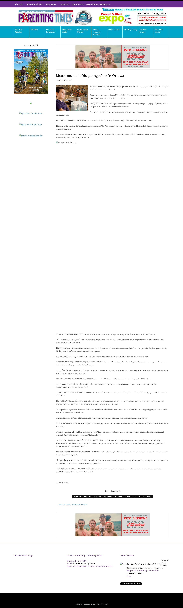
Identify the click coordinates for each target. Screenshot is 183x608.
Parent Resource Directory (98, 4)
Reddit (141, 496)
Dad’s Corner (114, 29)
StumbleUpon (130, 496)
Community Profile (82, 30)
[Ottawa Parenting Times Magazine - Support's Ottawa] (140, 562)
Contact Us (64, 4)
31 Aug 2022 (165, 560)
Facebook (77, 496)
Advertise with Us (35, 4)
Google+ (87, 496)
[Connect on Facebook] (160, 4)
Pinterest (108, 496)
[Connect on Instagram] (164, 4)
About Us (19, 4)
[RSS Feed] (152, 4)
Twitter (97, 496)
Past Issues (51, 4)
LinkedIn (118, 496)
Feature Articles (18, 30)
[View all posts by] (72, 80)
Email (149, 496)
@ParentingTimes (158, 568)
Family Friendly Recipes (96, 32)
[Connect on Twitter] (156, 4)
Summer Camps (143, 30)
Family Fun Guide (66, 30)
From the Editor (159, 30)
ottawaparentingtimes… (135, 573)
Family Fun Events (64, 504)
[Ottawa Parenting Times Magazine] (54, 17)
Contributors (78, 4)
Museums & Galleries (79, 504)
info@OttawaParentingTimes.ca (84, 563)
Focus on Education (50, 30)
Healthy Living (130, 29)
